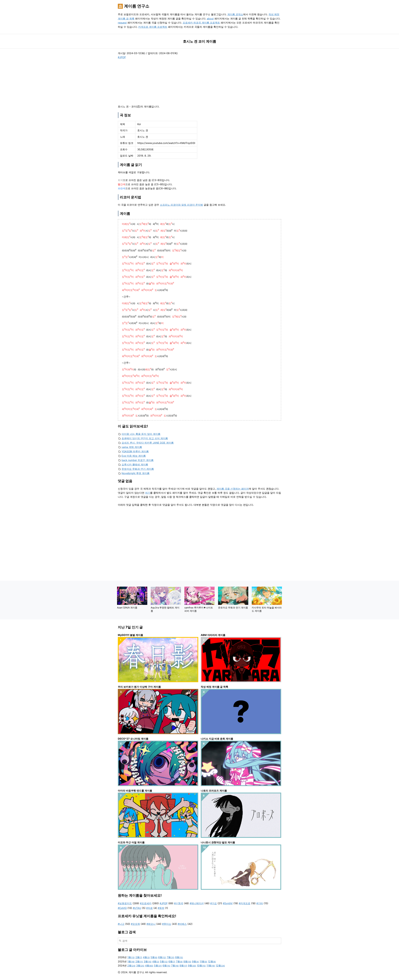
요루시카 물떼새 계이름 (135, 464)
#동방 (161, 908)
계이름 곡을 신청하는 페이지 (232, 488)
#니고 (121, 923)
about (210, 18)
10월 (201, 965)
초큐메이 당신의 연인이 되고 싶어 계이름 (145, 438)
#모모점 (135, 923)
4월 (146, 957)
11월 (203, 961)
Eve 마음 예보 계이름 (134, 455)
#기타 (259, 903)
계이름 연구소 (136, 6)
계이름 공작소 (235, 14)
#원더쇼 (166, 923)
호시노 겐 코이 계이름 (199, 41)
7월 (170, 957)
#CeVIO (122, 908)
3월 (147, 961)
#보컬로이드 (125, 903)
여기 (147, 492)
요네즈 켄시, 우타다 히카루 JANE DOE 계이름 (148, 442)
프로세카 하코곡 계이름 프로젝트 (201, 22)
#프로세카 (145, 903)
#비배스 (182, 923)
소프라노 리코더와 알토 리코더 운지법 (181, 204)
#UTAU (137, 908)
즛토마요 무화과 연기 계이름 (138, 468)
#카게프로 (244, 903)
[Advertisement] (141, 81)
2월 (138, 957)
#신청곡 (178, 903)
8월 (179, 957)
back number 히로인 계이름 (138, 460)
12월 (212, 961)
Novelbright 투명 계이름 (135, 473)
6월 (162, 957)
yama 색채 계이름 (132, 447)
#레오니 (151, 923)
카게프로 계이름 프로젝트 (152, 26)
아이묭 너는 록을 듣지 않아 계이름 (141, 434)
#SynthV (228, 903)
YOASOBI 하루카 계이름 (135, 451)
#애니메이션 (197, 903)
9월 (195, 961)
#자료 (149, 908)
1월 (131, 957)
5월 (154, 957)
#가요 (213, 903)
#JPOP (122, 57)
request (122, 22)
